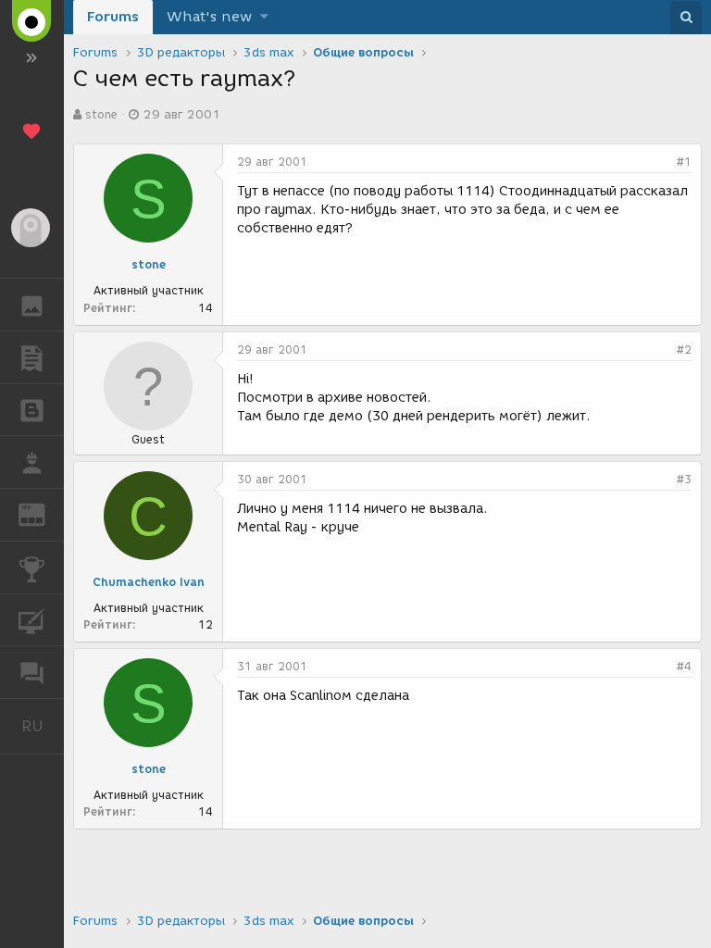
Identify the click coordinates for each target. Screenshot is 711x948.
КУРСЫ (32, 620)
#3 (684, 479)
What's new (209, 16)
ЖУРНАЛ (43, 513)
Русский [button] (42, 726)
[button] (264, 17)
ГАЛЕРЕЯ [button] (32, 305)
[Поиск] (686, 17)
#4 (684, 666)
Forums (113, 16)
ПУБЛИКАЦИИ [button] (32, 357)
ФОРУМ (32, 672)
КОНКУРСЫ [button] (32, 567)
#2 (684, 349)
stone (101, 114)
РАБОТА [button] (32, 462)
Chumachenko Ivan (149, 582)
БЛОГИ (32, 410)
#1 (684, 161)
